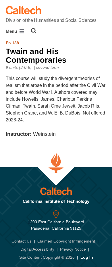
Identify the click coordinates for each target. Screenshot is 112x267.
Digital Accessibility (37, 249)
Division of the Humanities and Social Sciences (51, 20)
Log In (86, 257)
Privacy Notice (73, 249)
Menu (12, 31)
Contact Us (21, 241)
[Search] (33, 31)
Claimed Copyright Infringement (66, 241)
